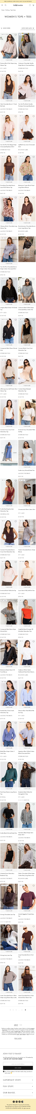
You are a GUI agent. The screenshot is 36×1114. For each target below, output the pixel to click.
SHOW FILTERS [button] (6, 28)
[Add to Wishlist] (15, 35)
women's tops (18, 1031)
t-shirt (18, 1034)
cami (21, 1034)
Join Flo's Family (12, 1053)
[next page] (25, 1010)
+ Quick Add (9, 60)
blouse (23, 1034)
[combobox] (28, 28)
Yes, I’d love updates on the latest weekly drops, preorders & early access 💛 (18, 1072)
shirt (28, 1034)
